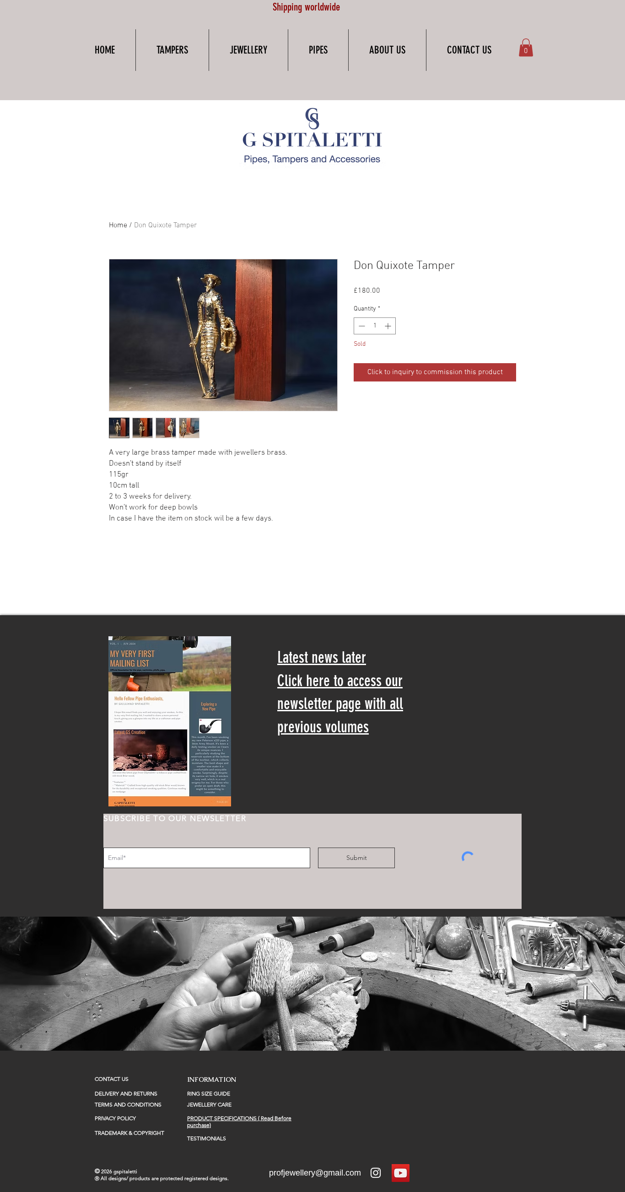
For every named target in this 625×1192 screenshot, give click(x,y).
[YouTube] (400, 1173)
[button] (172, 50)
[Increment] (388, 326)
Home (118, 225)
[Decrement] (360, 326)
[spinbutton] (374, 326)
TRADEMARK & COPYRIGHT (129, 1132)
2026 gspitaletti (119, 1171)
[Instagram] (376, 1173)
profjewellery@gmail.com (315, 1172)
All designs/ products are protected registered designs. (165, 1178)
